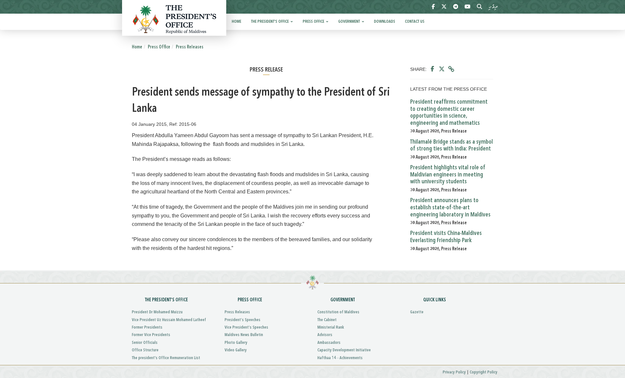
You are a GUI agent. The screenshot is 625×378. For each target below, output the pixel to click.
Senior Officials (145, 343)
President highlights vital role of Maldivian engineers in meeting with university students (447, 175)
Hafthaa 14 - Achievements (340, 358)
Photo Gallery (236, 343)
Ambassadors (328, 343)
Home (236, 22)
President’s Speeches (242, 320)
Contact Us (414, 22)
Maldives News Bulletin (244, 335)
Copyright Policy (483, 372)
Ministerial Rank (330, 327)
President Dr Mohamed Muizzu (157, 312)
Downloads (384, 22)
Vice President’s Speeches (246, 327)
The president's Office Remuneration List (166, 358)
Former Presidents (147, 327)
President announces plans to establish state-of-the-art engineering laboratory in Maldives (450, 207)
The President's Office (270, 22)
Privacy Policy (454, 372)
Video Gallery (236, 350)
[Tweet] (441, 69)
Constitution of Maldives (338, 312)
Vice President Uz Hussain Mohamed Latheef (169, 320)
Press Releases (189, 47)
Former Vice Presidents (151, 335)
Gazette (417, 312)
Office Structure (145, 350)
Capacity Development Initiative (344, 350)
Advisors (324, 335)
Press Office (314, 22)
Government (349, 22)
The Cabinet (327, 320)
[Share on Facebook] (432, 69)
